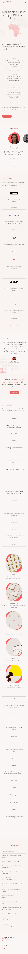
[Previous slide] (12, 158)
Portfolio (3, 945)
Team (10, 945)
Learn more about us (14, 166)
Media (7, 945)
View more (14, 832)
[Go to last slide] (11, 366)
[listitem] (14, 144)
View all (14, 326)
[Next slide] (16, 158)
